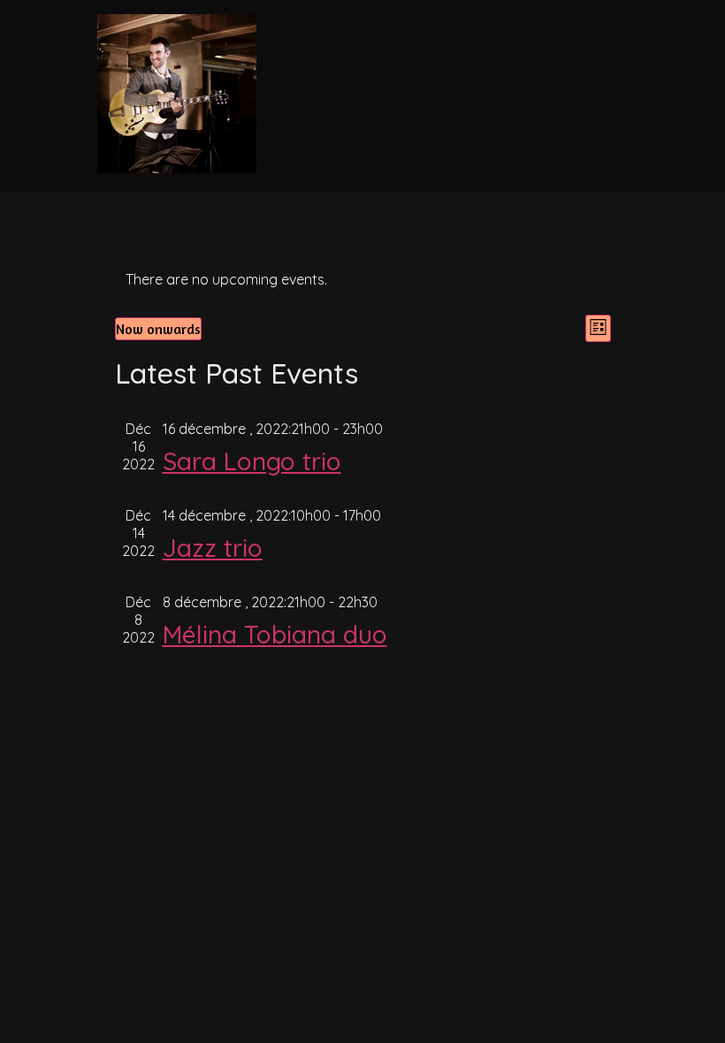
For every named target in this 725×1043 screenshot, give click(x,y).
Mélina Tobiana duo (275, 634)
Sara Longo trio (252, 460)
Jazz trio (213, 547)
